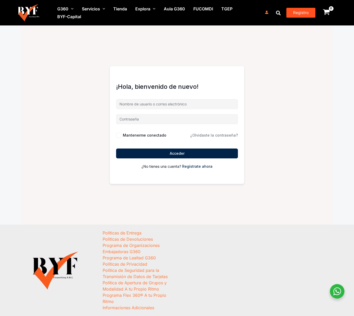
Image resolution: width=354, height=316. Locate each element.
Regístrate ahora (197, 166)
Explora (142, 8)
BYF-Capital (69, 16)
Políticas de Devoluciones (128, 239)
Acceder (177, 153)
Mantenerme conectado (144, 135)
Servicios (91, 8)
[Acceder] (267, 12)
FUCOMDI (203, 8)
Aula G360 (174, 8)
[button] (71, 9)
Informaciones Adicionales (128, 307)
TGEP (226, 8)
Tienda (120, 8)
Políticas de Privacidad (125, 264)
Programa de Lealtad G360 (129, 257)
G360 (62, 8)
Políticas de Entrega (122, 233)
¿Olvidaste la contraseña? (214, 135)
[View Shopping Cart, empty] (326, 12)
